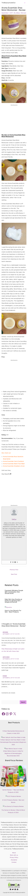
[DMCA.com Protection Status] (14, 885)
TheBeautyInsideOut (8, 3)
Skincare (23, 13)
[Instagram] (13, 562)
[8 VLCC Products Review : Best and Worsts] (13, 796)
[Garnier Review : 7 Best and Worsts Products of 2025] (13, 776)
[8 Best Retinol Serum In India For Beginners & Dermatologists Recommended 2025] (13, 748)
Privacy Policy (14, 857)
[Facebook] (10, 562)
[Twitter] (17, 562)
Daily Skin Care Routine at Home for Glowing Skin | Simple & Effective (13, 600)
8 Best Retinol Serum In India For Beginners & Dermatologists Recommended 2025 (13, 753)
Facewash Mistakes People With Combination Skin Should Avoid (14, 592)
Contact (14, 862)
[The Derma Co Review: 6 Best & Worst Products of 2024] (13, 806)
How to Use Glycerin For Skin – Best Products (13, 611)
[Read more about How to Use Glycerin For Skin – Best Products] (8, 607)
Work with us (14, 855)
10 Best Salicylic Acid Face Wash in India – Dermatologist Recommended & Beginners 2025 (13, 742)
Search (23, 702)
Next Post (14, 574)
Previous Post (14, 569)
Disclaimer (14, 860)
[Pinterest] (15, 562)
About (14, 852)
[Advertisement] (14, 120)
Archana (5, 632)
